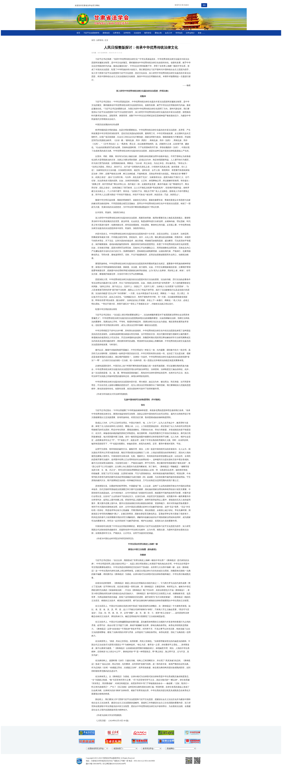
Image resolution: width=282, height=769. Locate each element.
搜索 (204, 5)
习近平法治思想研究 (91, 33)
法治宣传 (137, 33)
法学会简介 (190, 33)
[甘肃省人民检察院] (140, 743)
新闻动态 (106, 33)
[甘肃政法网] (87, 743)
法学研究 (127, 33)
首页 (78, 33)
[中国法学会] (87, 734)
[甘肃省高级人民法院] (113, 743)
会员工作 (168, 33)
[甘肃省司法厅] (193, 743)
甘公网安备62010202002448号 (114, 764)
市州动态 (179, 33)
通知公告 (158, 33)
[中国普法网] (193, 734)
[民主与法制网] (140, 734)
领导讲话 (147, 33)
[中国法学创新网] (166, 734)
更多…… (201, 33)
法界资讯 (116, 33)
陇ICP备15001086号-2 (94, 764)
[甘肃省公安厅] (166, 743)
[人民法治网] (113, 734)
